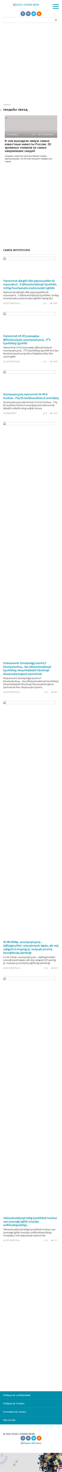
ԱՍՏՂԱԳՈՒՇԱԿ (11, 303)
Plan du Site (9, 1420)
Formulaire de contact (14, 1411)
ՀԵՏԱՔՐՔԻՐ (10, 413)
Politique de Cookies (13, 1403)
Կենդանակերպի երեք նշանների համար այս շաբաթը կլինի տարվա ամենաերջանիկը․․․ (30, 1221)
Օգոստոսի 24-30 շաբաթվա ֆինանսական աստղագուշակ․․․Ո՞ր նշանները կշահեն (27, 340)
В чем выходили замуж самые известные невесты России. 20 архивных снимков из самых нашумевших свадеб (28, 146)
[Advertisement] (31, 63)
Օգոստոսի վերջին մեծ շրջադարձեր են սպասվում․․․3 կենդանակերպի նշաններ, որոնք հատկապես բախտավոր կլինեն (30, 284)
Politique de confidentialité (17, 1395)
